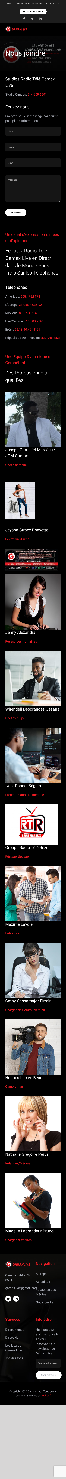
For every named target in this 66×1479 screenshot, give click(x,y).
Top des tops (14, 1358)
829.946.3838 (51, 337)
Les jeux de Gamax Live (13, 1348)
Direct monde (14, 1329)
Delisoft (46, 1395)
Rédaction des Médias (46, 1292)
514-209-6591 (37, 94)
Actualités (43, 1281)
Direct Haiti (13, 1337)
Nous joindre (45, 1302)
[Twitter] (8, 1299)
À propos (42, 1274)
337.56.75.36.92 (30, 304)
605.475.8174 (30, 296)
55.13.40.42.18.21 (27, 329)
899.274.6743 (28, 313)
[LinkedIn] (16, 1299)
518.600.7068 (34, 321)
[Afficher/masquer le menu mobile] (59, 28)
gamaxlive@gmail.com (21, 1288)
